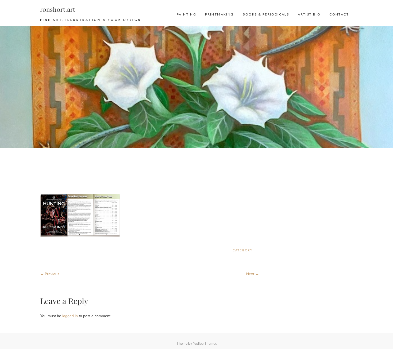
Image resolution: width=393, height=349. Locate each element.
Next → (252, 273)
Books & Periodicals (266, 14)
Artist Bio (309, 14)
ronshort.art (57, 9)
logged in (70, 316)
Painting (186, 14)
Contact (339, 14)
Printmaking (219, 14)
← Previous (49, 273)
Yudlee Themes (205, 343)
